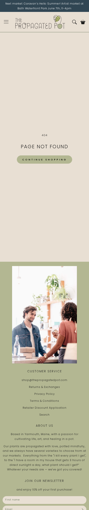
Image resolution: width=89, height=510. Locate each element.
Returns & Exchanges (44, 387)
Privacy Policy (44, 394)
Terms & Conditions (44, 401)
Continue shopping (44, 159)
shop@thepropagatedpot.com (44, 380)
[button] (6, 22)
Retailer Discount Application (45, 408)
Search (44, 414)
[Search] (74, 22)
